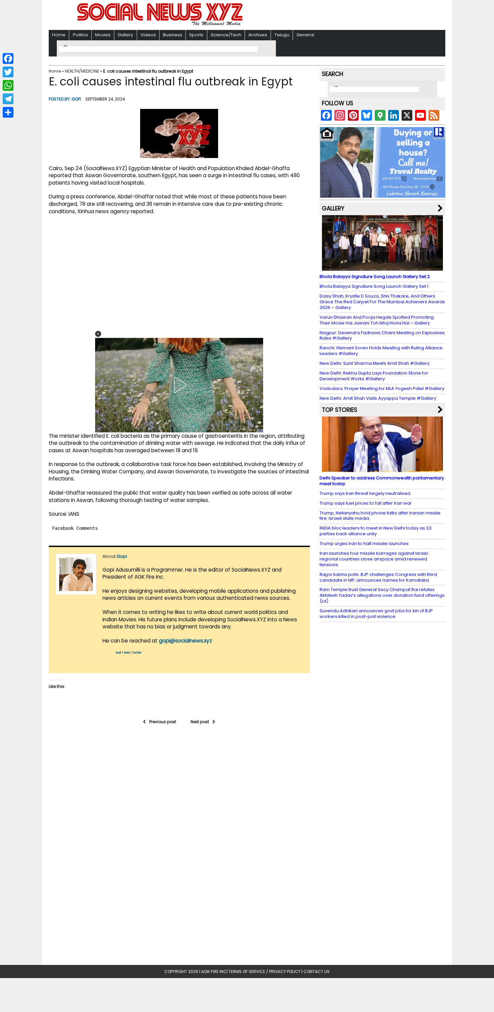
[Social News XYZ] (160, 24)
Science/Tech (226, 35)
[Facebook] (8, 58)
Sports (196, 35)
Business (172, 35)
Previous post (162, 722)
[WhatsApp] (8, 85)
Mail (118, 653)
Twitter (136, 653)
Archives (257, 35)
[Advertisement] (334, 16)
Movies (103, 35)
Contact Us (316, 971)
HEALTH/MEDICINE (82, 71)
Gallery (125, 35)
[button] (98, 334)
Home (59, 35)
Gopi (76, 99)
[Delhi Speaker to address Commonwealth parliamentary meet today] (382, 469)
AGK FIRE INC (214, 971)
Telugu (282, 35)
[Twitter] (8, 72)
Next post (200, 722)
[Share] (8, 112)
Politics (80, 35)
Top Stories (339, 410)
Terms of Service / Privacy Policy (264, 971)
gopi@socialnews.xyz (185, 640)
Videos (148, 35)
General (305, 35)
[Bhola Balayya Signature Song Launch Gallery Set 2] (382, 267)
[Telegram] (8, 99)
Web (127, 653)
